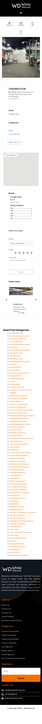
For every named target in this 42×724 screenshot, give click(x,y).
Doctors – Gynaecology (18, 404)
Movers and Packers (17, 481)
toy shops (13, 541)
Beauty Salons (15, 356)
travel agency (14, 549)
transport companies (17, 546)
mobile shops (14, 478)
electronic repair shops (18, 413)
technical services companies (20, 532)
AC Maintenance (15, 333)
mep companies (15, 475)
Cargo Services (15, 376)
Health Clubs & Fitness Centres (21, 438)
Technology (13, 535)
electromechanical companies (21, 410)
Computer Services (16, 387)
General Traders (15, 430)
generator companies (17, 433)
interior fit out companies (19, 444)
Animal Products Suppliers (19, 350)
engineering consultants (18, 418)
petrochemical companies (19, 492)
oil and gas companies (18, 487)
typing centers (14, 552)
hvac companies (15, 441)
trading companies (16, 544)
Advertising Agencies (17, 339)
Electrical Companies (17, 407)
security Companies (17, 515)
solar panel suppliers (17, 524)
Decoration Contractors (18, 398)
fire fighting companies (18, 421)
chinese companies (16, 378)
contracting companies (18, 396)
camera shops (14, 370)
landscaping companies (18, 455)
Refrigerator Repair (16, 507)
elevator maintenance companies (22, 415)
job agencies (14, 450)
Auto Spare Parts (16, 353)
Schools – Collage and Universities (22, 512)
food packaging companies (19, 424)
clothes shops (14, 384)
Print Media (13, 501)
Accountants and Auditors (19, 336)
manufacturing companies (19, 467)
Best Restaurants (16, 359)
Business (13, 364)
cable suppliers (15, 367)
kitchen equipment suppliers (20, 452)
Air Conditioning (15, 341)
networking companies (18, 484)
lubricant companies (17, 461)
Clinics (12, 381)
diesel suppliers (15, 401)
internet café (14, 447)
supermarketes (15, 526)
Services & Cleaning (17, 518)
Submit (21, 272)
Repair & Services (16, 509)
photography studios (17, 498)
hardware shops (15, 435)
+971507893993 (14, 134)
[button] (21, 13)
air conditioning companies (19, 344)
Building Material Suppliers (19, 361)
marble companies (16, 470)
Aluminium (13, 347)
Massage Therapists (17, 472)
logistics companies (17, 458)
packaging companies (17, 489)
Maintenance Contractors (19, 464)
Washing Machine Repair (19, 555)
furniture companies (17, 427)
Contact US (15, 142)
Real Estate (14, 504)
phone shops (14, 495)
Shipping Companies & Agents (21, 521)
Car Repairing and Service (19, 373)
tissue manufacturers (17, 538)
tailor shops (13, 529)
